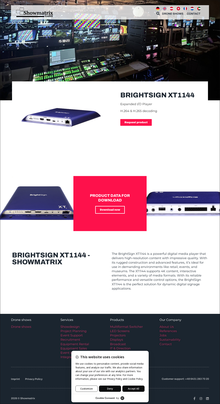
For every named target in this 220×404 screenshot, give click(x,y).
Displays (116, 340)
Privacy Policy (33, 379)
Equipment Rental (74, 344)
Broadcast (118, 344)
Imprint (15, 379)
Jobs (163, 335)
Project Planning (73, 331)
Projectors (118, 335)
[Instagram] (200, 398)
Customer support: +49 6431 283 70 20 (185, 379)
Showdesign (70, 327)
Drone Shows (172, 13)
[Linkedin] (207, 398)
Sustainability (170, 340)
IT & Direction (120, 348)
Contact (193, 13)
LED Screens (120, 331)
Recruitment (70, 340)
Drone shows (21, 327)
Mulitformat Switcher (126, 327)
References (168, 331)
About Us (167, 327)
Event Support (71, 335)
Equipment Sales (73, 348)
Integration (69, 357)
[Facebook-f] (194, 398)
